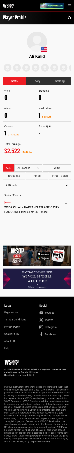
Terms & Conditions (15, 319)
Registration (11, 312)
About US (9, 341)
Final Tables (60, 175)
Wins (57, 168)
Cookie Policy (11, 333)
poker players (38, 435)
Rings (37, 175)
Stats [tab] (14, 81)
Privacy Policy (12, 326)
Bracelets (14, 175)
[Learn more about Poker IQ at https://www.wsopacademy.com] (50, 126)
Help (6, 348)
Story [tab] (37, 81)
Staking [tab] (60, 81)
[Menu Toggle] (69, 5)
